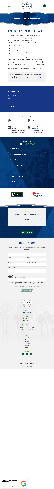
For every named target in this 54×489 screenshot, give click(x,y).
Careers (27, 339)
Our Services (26, 341)
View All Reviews (26, 232)
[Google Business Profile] (31, 354)
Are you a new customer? (32, 262)
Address (9, 262)
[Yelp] (27, 354)
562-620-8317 (27, 312)
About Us (27, 337)
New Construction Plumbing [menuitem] (13, 101)
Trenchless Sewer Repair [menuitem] (13, 106)
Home (27, 335)
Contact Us (27, 347)
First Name (10, 252)
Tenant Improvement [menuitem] (12, 103)
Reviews (27, 345)
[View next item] (27, 199)
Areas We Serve (27, 343)
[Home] (26, 6)
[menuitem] (21, 363)
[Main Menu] (9, 6)
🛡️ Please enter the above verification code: (16, 277)
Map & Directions (27, 321)
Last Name (29, 252)
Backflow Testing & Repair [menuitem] (13, 95)
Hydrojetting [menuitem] (10, 98)
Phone (9, 257)
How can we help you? (12, 267)
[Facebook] (23, 354)
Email (28, 257)
